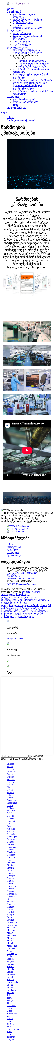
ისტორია (17, 25)
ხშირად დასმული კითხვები (27, 28)
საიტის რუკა (22, 594)
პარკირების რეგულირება (32, 66)
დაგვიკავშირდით (16, 107)
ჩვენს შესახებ (14, 11)
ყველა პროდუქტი (24, 616)
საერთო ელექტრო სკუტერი (33, 63)
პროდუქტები (14, 30)
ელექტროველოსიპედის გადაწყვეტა (32, 80)
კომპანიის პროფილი (24, 14)
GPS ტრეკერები (21, 41)
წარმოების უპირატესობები (27, 19)
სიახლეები (13, 96)
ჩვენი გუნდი (19, 17)
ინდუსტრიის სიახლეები (25, 102)
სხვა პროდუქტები (22, 44)
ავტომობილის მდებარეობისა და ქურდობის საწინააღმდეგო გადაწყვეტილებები (31, 86)
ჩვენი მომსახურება (23, 22)
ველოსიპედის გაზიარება (32, 61)
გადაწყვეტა (13, 549)
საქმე (15, 105)
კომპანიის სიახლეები (24, 99)
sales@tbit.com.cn (15, 638)
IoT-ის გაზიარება (22, 33)
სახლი (10, 9)
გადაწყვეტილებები (17, 47)
